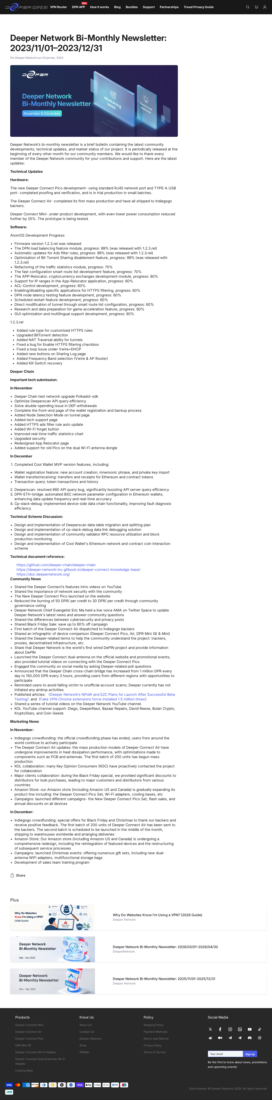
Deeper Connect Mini (29, 1025)
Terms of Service (155, 1052)
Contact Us (86, 1031)
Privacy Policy (153, 1045)
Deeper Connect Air (28, 1031)
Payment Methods (155, 1031)
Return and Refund (156, 1038)
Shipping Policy (154, 1025)
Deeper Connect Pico (29, 1038)
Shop (82, 1045)
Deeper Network (90, 1038)
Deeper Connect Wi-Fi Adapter (35, 1052)
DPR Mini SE (23, 1045)
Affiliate (84, 1052)
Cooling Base (24, 1070)
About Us (85, 1025)
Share (20, 875)
